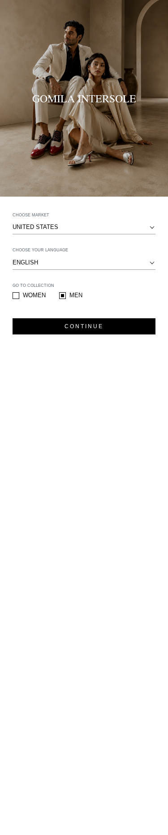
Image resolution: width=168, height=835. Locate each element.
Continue (84, 326)
